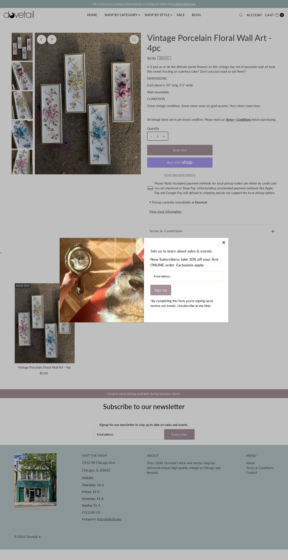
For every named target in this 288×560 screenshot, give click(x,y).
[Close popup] (223, 242)
